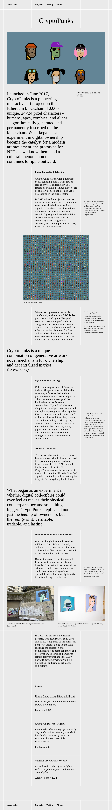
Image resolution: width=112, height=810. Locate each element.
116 (81, 95)
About (60, 5)
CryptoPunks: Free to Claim (50, 723)
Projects (39, 5)
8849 (95, 92)
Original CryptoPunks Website (51, 760)
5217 (87, 92)
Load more (79, 97)
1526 (91, 92)
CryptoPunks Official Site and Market (55, 696)
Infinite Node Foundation (59, 644)
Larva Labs (12, 5)
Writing (49, 5)
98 (99, 92)
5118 (77, 95)
